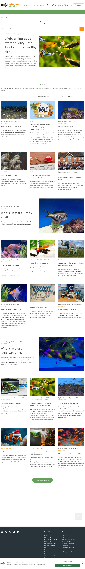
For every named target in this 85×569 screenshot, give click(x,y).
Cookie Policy (66, 545)
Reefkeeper (65, 554)
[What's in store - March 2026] (14, 293)
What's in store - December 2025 (69, 454)
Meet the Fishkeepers (68, 539)
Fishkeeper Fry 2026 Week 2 (67, 309)
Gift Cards (47, 549)
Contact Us (47, 535)
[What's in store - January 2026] (71, 387)
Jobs (63, 537)
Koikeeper (65, 556)
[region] (42, 563)
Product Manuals (49, 545)
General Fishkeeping (12, 34)
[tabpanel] (42, 53)
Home (2, 17)
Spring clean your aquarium (39, 263)
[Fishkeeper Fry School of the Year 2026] (71, 161)
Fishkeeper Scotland (68, 552)
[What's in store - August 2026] (14, 110)
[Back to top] (78, 516)
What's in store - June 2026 (10, 175)
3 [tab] (44, 84)
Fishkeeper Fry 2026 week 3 (39, 307)
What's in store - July (65, 127)
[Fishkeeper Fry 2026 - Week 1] (14, 387)
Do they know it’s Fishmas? (10, 452)
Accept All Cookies (67, 565)
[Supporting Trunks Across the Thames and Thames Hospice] (71, 248)
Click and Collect (49, 556)
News (31, 121)
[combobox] (35, 5)
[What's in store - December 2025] (71, 437)
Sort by (64, 97)
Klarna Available (49, 554)
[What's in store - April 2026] (14, 248)
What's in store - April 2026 (10, 265)
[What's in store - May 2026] (61, 215)
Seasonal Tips (48, 259)
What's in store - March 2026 (11, 309)
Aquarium (22, 34)
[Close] (82, 563)
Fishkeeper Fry (63, 174)
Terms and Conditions (68, 541)
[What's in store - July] (71, 110)
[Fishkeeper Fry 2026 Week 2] (71, 293)
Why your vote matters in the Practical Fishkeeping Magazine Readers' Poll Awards (41, 127)
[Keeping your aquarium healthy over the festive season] (42, 437)
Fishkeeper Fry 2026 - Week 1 (11, 403)
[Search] (78, 29)
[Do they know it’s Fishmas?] (14, 437)
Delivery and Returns (50, 552)
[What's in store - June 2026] (14, 161)
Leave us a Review (50, 543)
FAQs (45, 547)
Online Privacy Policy (68, 543)
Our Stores (4, 123)
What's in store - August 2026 (11, 127)
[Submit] (47, 5)
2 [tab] (42, 84)
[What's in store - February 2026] (61, 354)
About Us (64, 535)
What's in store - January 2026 (68, 403)
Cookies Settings (68, 561)
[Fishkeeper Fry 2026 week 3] (42, 293)
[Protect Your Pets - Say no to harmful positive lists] (42, 161)
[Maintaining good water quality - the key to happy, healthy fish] (59, 51)
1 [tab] (40, 84)
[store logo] (10, 5)
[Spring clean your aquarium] (42, 248)
